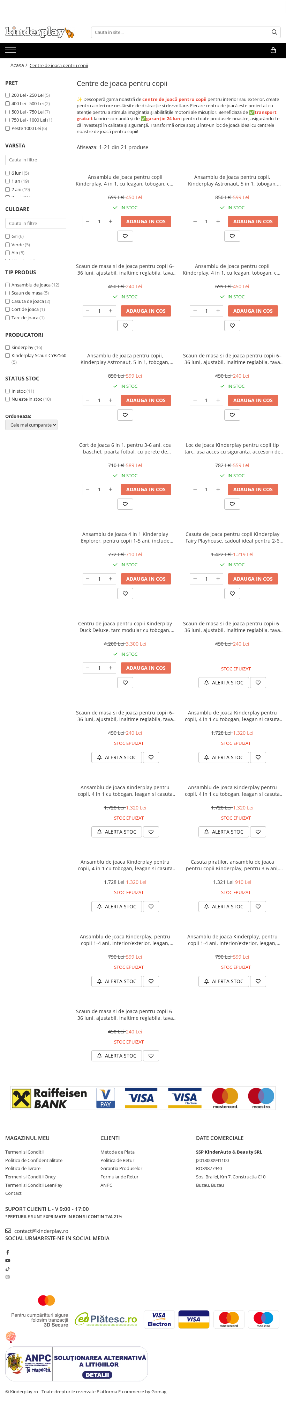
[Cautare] (274, 32)
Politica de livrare (22, 1168)
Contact (13, 1193)
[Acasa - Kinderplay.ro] (40, 32)
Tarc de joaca (25, 317)
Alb (15, 252)
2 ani (16, 189)
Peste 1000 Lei (26, 128)
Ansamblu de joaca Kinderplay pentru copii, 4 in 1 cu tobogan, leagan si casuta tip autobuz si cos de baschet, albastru (125, 790)
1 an (16, 181)
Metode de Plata (117, 1152)
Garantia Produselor (121, 1168)
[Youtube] (7, 1260)
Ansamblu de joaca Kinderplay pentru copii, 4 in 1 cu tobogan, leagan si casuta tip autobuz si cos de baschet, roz (232, 790)
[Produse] (11, 52)
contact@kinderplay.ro (40, 1230)
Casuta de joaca (28, 301)
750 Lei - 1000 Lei (29, 120)
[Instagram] (7, 1277)
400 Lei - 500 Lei (28, 103)
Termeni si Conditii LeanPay (33, 1185)
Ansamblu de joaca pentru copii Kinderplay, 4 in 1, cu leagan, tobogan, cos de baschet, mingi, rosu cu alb (125, 180)
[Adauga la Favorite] (125, 236)
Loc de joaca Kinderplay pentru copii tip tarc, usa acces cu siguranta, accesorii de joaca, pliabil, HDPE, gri (232, 448)
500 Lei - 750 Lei (28, 112)
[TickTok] (7, 1269)
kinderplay (22, 347)
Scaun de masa (27, 293)
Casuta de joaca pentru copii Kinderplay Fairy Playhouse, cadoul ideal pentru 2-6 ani (232, 537)
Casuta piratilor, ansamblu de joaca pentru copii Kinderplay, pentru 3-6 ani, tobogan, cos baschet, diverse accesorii (232, 865)
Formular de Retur (119, 1177)
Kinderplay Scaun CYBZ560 (39, 355)
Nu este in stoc (27, 399)
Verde (18, 244)
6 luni (17, 173)
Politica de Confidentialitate (33, 1160)
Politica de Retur (117, 1160)
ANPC (106, 1185)
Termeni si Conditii (24, 1152)
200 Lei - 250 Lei (28, 95)
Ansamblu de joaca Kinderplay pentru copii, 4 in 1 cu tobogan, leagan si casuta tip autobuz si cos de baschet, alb (125, 865)
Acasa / (19, 65)
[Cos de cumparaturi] (273, 50)
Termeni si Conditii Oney (30, 1177)
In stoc (18, 391)
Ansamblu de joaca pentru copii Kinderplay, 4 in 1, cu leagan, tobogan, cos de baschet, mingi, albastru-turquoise (232, 269)
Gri (14, 236)
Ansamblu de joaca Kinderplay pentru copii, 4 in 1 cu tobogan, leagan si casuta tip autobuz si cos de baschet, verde (232, 715)
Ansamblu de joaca (31, 285)
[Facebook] (7, 1252)
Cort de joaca (25, 309)
